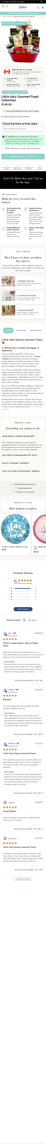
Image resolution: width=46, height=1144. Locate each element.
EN (41, 2)
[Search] (7, 6)
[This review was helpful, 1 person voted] (36, 870)
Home (4, 16)
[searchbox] (12, 620)
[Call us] (38, 7)
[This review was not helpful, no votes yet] (40, 680)
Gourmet (9, 16)
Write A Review (23, 609)
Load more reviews (23, 879)
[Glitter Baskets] (23, 7)
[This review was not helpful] (39, 734)
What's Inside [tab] (21, 330)
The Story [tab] (8, 330)
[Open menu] (3, 6)
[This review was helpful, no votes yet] (36, 680)
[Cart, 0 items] (42, 7)
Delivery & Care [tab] (35, 330)
